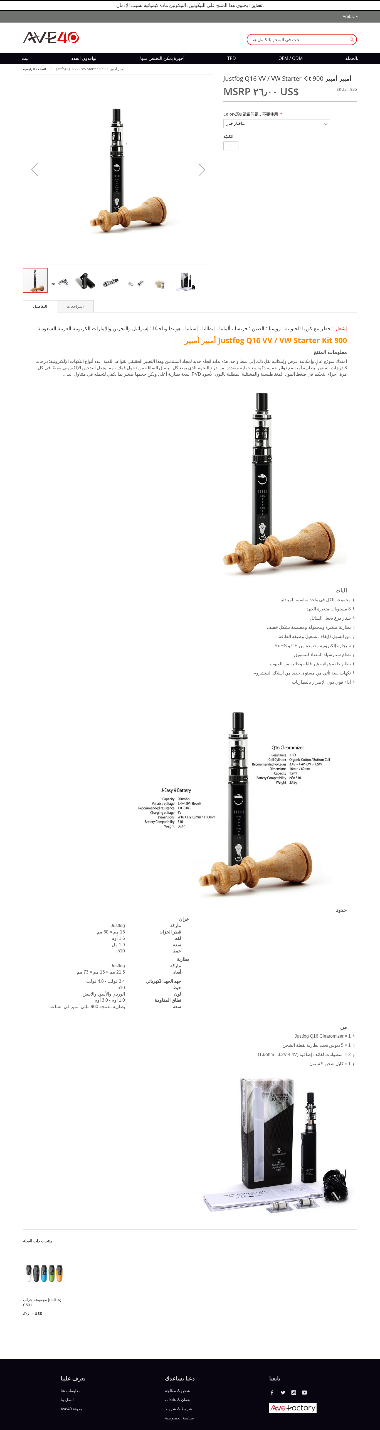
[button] (351, 17)
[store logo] (51, 37)
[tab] (40, 306)
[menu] (190, 58)
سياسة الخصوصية (179, 1418)
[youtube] (304, 1392)
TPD (231, 58)
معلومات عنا (71, 1390)
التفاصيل (40, 306)
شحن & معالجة (177, 1390)
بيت (25, 58)
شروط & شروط (178, 1408)
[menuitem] (25, 58)
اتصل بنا (67, 1399)
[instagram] (294, 1392)
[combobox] (302, 39)
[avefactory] (293, 1411)
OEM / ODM (290, 58)
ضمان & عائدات (178, 1399)
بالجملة (351, 58)
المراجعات (75, 306)
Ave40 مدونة (71, 1408)
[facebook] (272, 1392)
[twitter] (283, 1392)
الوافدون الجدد (84, 58)
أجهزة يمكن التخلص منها (162, 58)
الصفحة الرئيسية (34, 69)
